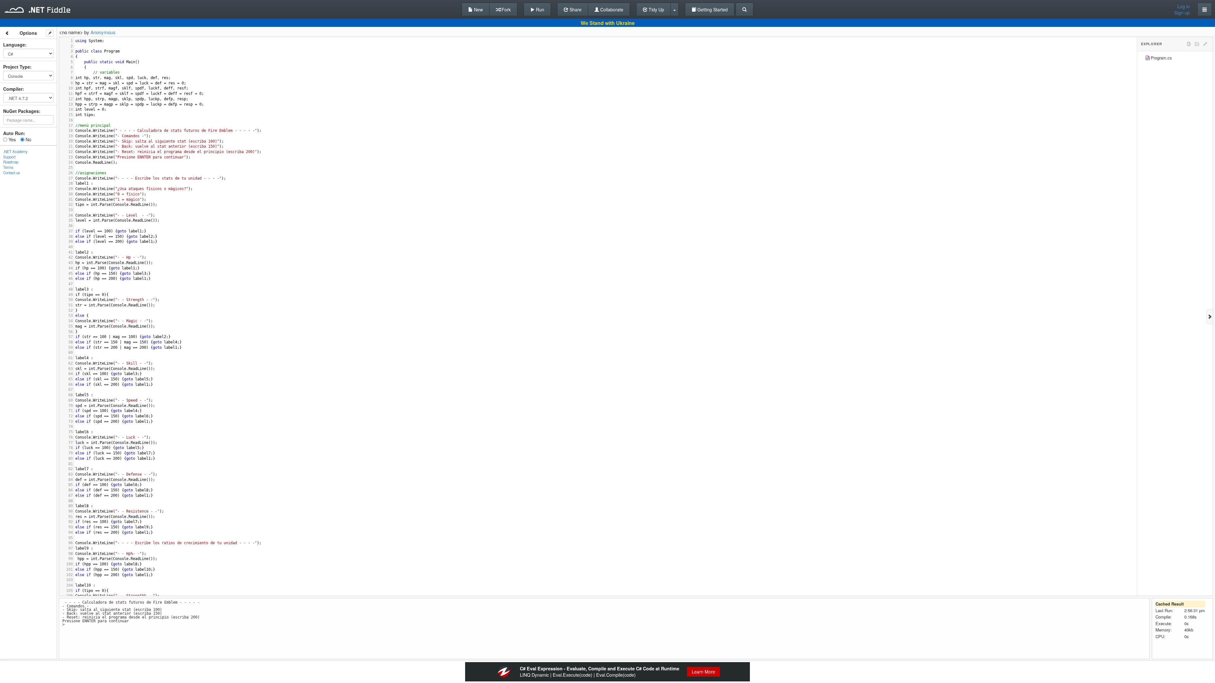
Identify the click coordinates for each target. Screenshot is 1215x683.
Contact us (11, 172)
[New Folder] (1197, 44)
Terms (8, 167)
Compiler (12, 89)
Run (539, 9)
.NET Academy (15, 151)
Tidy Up (655, 9)
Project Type (16, 67)
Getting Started (712, 9)
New (478, 9)
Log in (1183, 6)
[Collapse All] (1205, 44)
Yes (11, 139)
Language (14, 44)
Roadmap (10, 161)
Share (575, 9)
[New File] (1189, 44)
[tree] (1175, 59)
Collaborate (611, 9)
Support (9, 156)
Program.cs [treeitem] (1161, 58)
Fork (505, 9)
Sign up (1182, 12)
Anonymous (102, 32)
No (27, 139)
